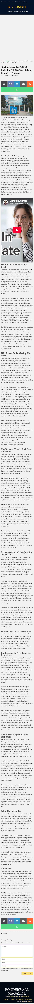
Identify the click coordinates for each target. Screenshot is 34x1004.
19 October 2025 (6, 75)
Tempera (24, 1001)
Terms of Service (15, 2)
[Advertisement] (17, 32)
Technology (7, 61)
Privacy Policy (24, 2)
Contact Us (3, 2)
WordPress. (29, 1001)
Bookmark (5, 933)
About (8, 2)
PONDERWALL (17, 7)
